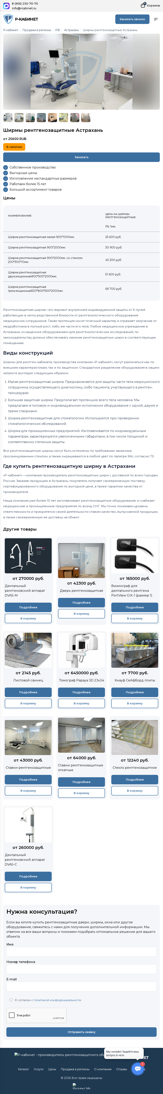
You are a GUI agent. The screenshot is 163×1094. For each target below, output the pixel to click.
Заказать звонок (132, 19)
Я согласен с (48, 1000)
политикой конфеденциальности (57, 1000)
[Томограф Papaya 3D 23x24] (81, 670)
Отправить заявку (81, 1032)
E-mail (11, 979)
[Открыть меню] (156, 19)
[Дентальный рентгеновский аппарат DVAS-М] (28, 580)
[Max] (6, 6)
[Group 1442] (81, 72)
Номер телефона (20, 962)
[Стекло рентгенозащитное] (134, 757)
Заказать (81, 157)
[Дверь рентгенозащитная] (81, 580)
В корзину (28, 618)
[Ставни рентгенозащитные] (28, 757)
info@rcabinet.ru (24, 8)
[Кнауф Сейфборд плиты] (134, 670)
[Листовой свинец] (28, 670)
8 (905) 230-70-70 (25, 3)
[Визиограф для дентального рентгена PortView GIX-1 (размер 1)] (134, 580)
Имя (10, 944)
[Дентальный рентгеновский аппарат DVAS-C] (28, 849)
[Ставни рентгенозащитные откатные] (81, 758)
